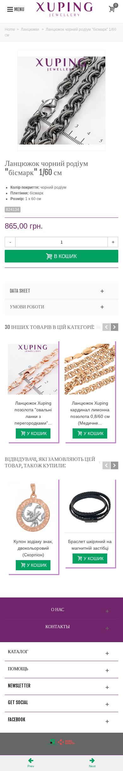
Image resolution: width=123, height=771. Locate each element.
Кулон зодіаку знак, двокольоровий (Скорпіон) (33, 548)
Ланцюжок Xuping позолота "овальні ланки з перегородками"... (33, 413)
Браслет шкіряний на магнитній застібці (90, 545)
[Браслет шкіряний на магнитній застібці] (90, 507)
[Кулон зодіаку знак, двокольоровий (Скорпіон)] (33, 507)
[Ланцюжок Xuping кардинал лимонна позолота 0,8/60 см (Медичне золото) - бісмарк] (90, 369)
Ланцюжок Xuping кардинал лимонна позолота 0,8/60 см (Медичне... (90, 413)
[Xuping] (64, 9)
